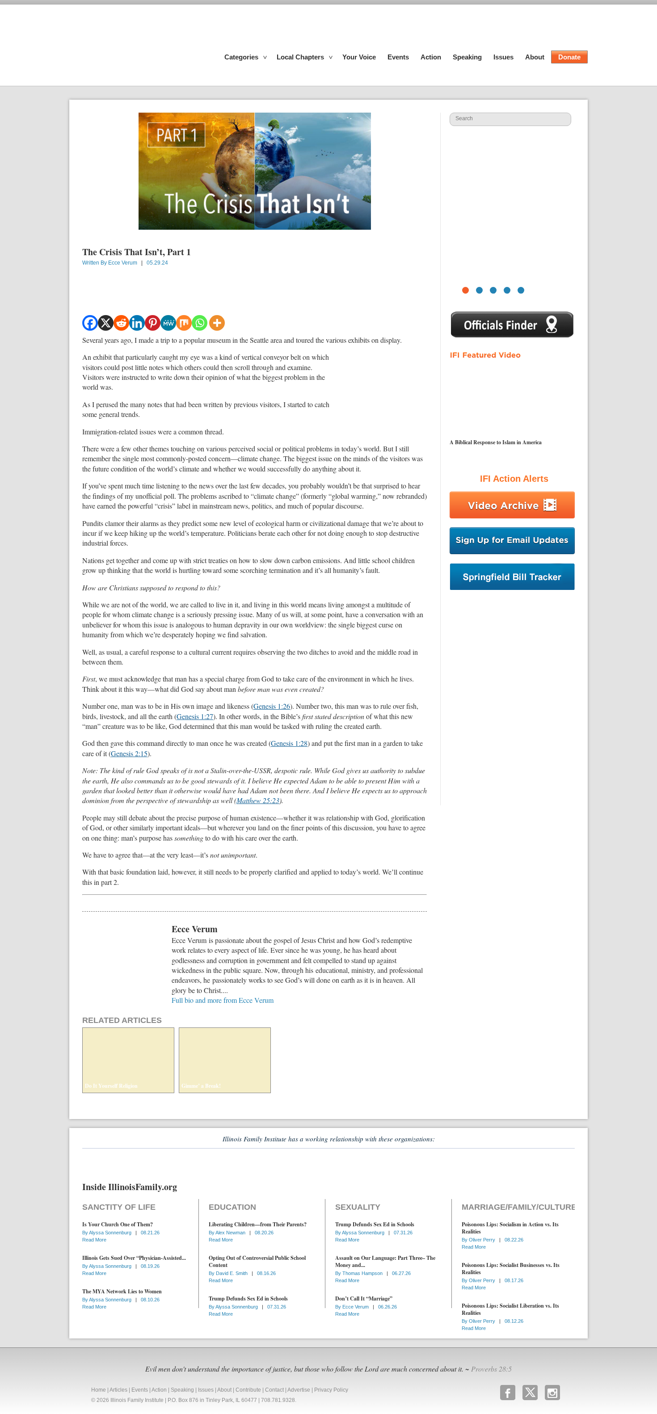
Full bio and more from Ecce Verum (223, 1000)
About (534, 57)
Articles (118, 1390)
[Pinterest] (152, 323)
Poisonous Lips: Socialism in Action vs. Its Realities (510, 1227)
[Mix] (184, 323)
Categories (241, 57)
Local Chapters (300, 57)
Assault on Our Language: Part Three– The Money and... (385, 1261)
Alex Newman (231, 1232)
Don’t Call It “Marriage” (363, 1298)
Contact (274, 1390)
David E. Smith (232, 1273)
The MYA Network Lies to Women (122, 1291)
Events (398, 57)
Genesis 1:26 (271, 706)
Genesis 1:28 (289, 743)
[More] (217, 323)
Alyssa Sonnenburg (111, 1232)
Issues (503, 57)
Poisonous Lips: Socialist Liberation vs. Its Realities (510, 1309)
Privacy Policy (331, 1390)
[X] (106, 323)
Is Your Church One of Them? (117, 1224)
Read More (94, 1239)
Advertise (298, 1390)
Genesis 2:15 (129, 753)
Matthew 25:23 (257, 800)
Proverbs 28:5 (491, 1368)
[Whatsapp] (199, 323)
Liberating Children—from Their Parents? (258, 1224)
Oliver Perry (483, 1239)
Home (98, 1390)
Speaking (467, 57)
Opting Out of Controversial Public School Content (257, 1261)
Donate (569, 57)
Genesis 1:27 (195, 716)
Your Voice (359, 57)
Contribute (248, 1390)
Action (431, 57)
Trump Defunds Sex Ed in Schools (248, 1298)
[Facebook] (90, 323)
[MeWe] (168, 323)
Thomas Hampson (363, 1273)
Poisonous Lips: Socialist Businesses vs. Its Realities (511, 1268)
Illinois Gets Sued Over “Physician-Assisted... (134, 1258)
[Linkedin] (137, 323)
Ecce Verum (122, 263)
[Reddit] (121, 323)
